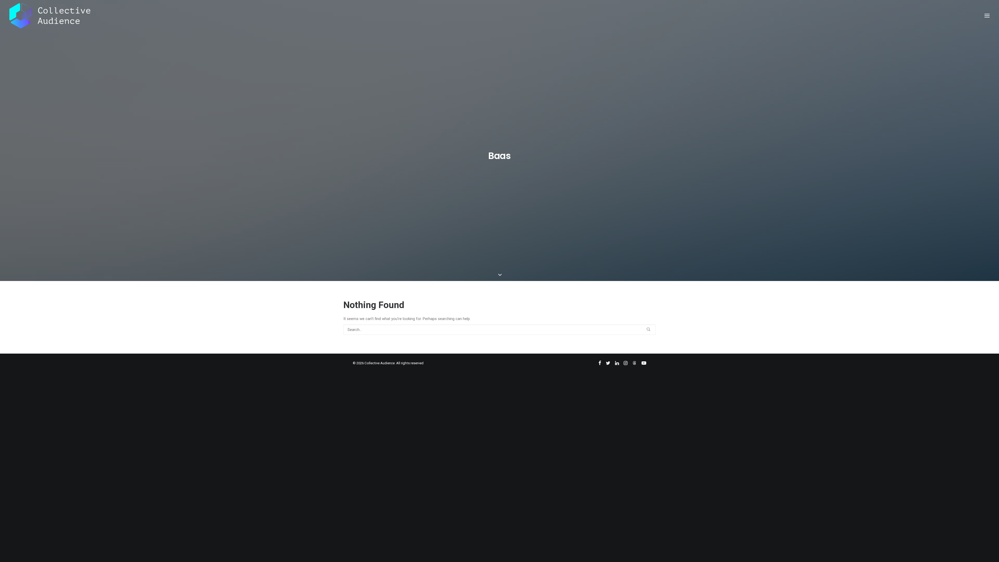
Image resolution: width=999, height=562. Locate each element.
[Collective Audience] (49, 16)
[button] (987, 15)
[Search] (499, 329)
